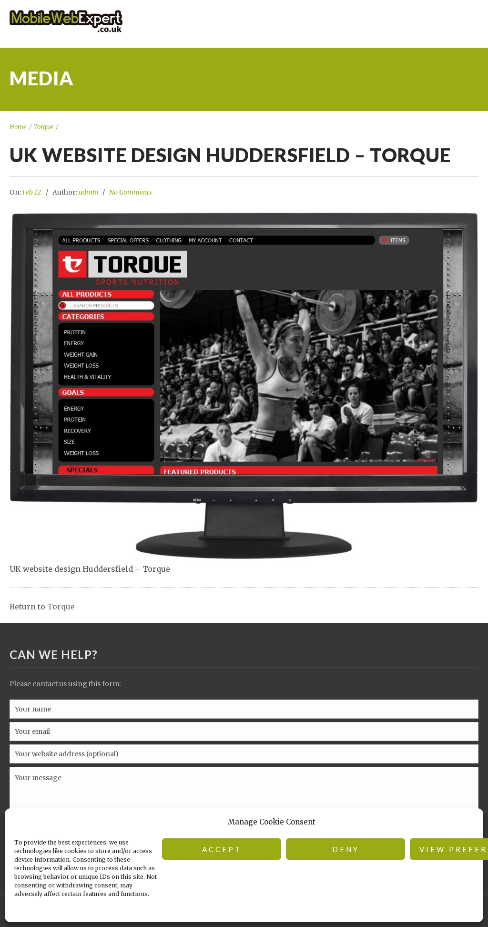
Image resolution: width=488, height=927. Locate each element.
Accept (222, 849)
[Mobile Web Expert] (237, 21)
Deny (345, 849)
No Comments (130, 192)
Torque (43, 127)
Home (18, 127)
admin (88, 192)
